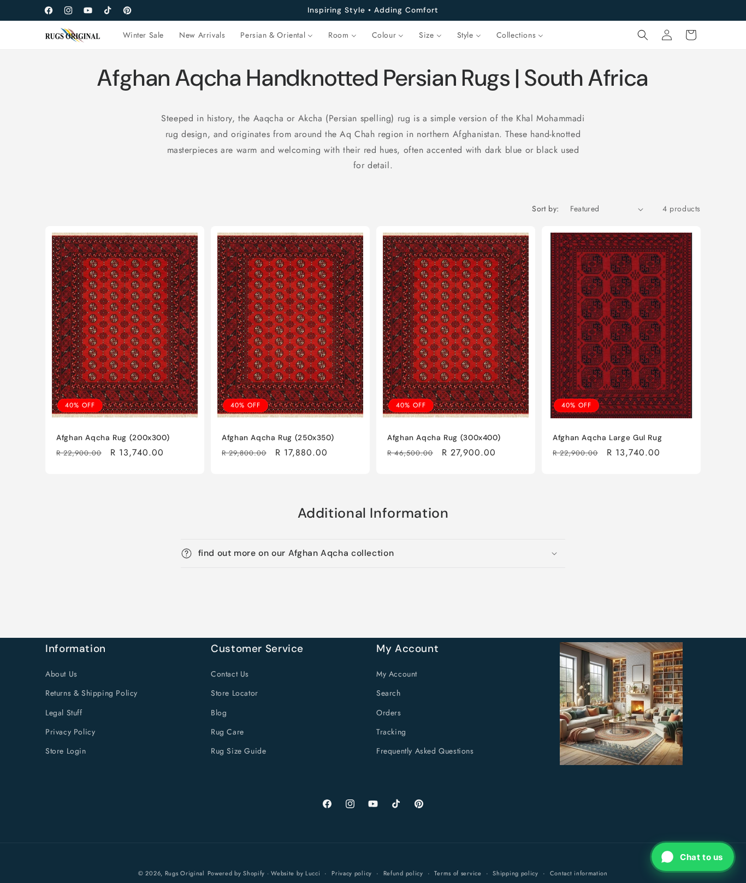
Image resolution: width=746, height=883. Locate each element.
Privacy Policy (70, 731)
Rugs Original (185, 873)
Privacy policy (351, 873)
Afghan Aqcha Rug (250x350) (278, 437)
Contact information (579, 873)
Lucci (313, 873)
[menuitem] (143, 34)
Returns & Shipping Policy (91, 693)
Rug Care (227, 731)
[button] (643, 35)
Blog (219, 712)
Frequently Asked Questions (425, 750)
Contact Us (230, 673)
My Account (396, 673)
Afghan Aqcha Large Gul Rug (607, 437)
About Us (61, 673)
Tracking (391, 731)
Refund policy (403, 873)
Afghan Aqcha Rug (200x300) (112, 437)
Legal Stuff (63, 712)
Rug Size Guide (238, 750)
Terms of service (457, 873)
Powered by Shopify (236, 873)
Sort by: (545, 208)
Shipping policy (515, 873)
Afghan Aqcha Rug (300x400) (443, 437)
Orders (388, 712)
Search (388, 693)
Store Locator (234, 693)
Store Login (65, 750)
